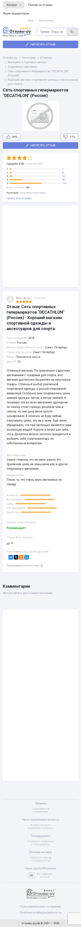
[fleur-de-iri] (10, 299)
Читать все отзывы (19, 198)
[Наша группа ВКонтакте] (33, 875)
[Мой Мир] (26, 557)
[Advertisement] (40, 246)
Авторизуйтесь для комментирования (27, 593)
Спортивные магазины (33, 192)
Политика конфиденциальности (40, 912)
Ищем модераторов (16, 13)
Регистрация (46, 20)
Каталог (12, 5)
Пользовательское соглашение (40, 906)
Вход (31, 20)
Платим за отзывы (40, 5)
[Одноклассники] (21, 557)
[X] (16, 557)
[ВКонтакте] (10, 557)
